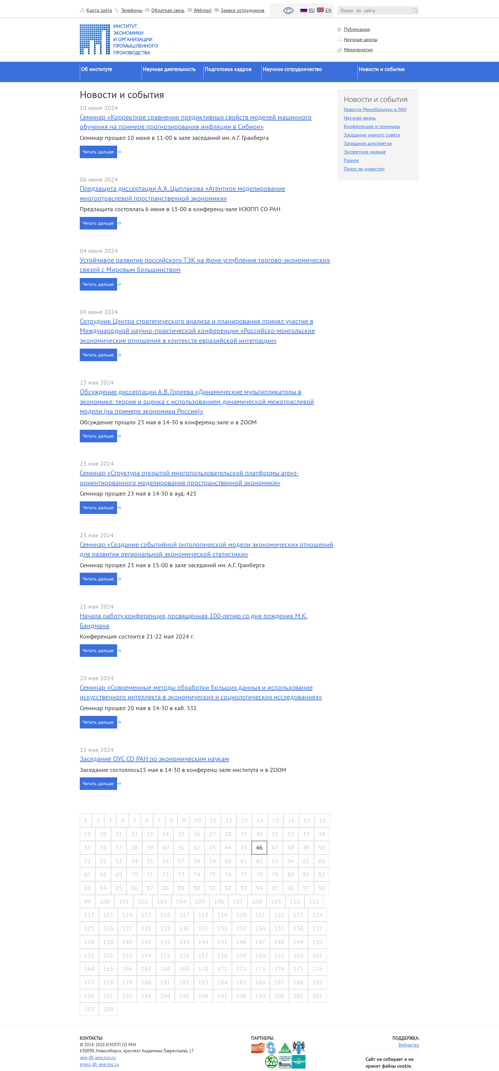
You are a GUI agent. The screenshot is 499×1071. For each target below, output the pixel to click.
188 (298, 982)
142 (165, 942)
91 (212, 888)
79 (275, 874)
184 (222, 982)
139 (108, 942)
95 (275, 888)
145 (222, 942)
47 (275, 847)
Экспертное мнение (365, 152)
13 (244, 820)
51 (87, 861)
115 (146, 915)
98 (321, 888)
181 (165, 982)
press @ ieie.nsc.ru (99, 1064)
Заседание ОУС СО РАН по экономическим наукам (154, 758)
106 (219, 901)
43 (212, 847)
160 (260, 955)
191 (108, 996)
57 (181, 861)
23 (150, 834)
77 (243, 874)
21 (118, 834)
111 (314, 901)
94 (259, 888)
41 (181, 847)
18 (322, 820)
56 (165, 861)
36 (103, 847)
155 (165, 955)
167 (146, 969)
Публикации (357, 29)
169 (184, 969)
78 (259, 874)
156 (184, 955)
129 (165, 928)
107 (238, 901)
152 (108, 955)
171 (222, 969)
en (328, 10)
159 (241, 955)
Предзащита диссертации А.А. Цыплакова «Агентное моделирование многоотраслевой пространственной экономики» (182, 193)
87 (150, 888)
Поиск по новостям (364, 169)
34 (321, 834)
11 (213, 820)
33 (306, 834)
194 (165, 996)
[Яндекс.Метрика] (258, 1061)
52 (103, 861)
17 (306, 820)
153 (127, 955)
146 (241, 942)
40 (165, 847)
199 (260, 996)
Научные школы (360, 39)
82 (321, 874)
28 (228, 834)
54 (134, 861)
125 (89, 928)
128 (146, 928)
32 (290, 834)
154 (146, 955)
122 (279, 915)
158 (222, 955)
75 (212, 874)
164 (89, 969)
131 (203, 928)
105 (200, 901)
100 (105, 901)
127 (127, 928)
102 (143, 901)
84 (103, 888)
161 (279, 955)
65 (306, 861)
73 (181, 874)
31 (275, 834)
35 (87, 847)
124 (317, 915)
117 (184, 915)
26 (196, 834)
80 (290, 874)
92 (228, 888)
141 (146, 942)
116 (165, 915)
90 (196, 888)
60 (228, 861)
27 (212, 834)
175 (298, 969)
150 (317, 942)
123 (298, 915)
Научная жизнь (360, 118)
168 (165, 969)
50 (321, 847)
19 (87, 834)
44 (228, 847)
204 (108, 1009)
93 (243, 888)
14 (260, 820)
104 (181, 901)
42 (196, 847)
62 (259, 861)
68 (103, 874)
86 (134, 888)
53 (118, 861)
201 (298, 996)
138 (89, 942)
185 (241, 982)
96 (290, 888)
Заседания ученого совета (372, 135)
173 (260, 969)
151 (89, 955)
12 (228, 820)
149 (298, 942)
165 (108, 969)
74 (196, 874)
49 (306, 847)
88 (165, 888)
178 (108, 982)
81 (306, 874)
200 (279, 996)
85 (118, 888)
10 (197, 820)
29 (243, 834)
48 (290, 847)
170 (203, 969)
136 (298, 928)
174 (279, 969)
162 (298, 955)
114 (127, 915)
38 (134, 847)
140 (127, 942)
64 (290, 861)
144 (203, 942)
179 (127, 982)
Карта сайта (99, 10)
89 (181, 888)
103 (162, 901)
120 (241, 915)
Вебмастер (409, 1045)
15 (275, 820)
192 (127, 996)
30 (259, 834)
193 (146, 996)
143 (184, 942)
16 (291, 820)
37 (118, 847)
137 (317, 928)
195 (184, 996)
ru (312, 10)
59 (212, 861)
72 (165, 874)
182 (184, 982)
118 (203, 915)
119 (222, 915)
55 (150, 861)
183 (203, 982)
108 (257, 901)
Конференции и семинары (372, 126)
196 (203, 996)
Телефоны (131, 10)
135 (279, 928)
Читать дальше (98, 152)
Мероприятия (358, 50)
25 (181, 834)
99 (87, 901)
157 (203, 955)
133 (241, 928)
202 (317, 996)
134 (260, 928)
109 (276, 901)
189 (317, 982)
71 (150, 874)
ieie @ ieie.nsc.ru (98, 1057)
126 (108, 928)
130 (184, 928)
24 (165, 834)
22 (134, 834)
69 (118, 874)
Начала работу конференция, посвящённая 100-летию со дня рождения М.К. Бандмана (193, 620)
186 (260, 982)
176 (317, 969)
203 (89, 1009)
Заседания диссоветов (368, 143)
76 (228, 874)
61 (243, 861)
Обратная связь (168, 10)
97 (306, 888)
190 (89, 996)
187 (279, 982)
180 (146, 982)
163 (317, 955)
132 (222, 928)
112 (89, 915)
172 (241, 969)
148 (279, 942)
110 (295, 901)
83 (87, 888)
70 (134, 874)
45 (243, 847)
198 (241, 996)
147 (260, 942)
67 (87, 874)
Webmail (202, 10)
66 (321, 861)
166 (127, 969)
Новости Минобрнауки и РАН (375, 109)
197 (222, 996)
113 (108, 915)
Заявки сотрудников (242, 10)
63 (275, 861)
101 (124, 901)
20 (103, 834)
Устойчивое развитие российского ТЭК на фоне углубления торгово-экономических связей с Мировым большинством (205, 265)
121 (260, 915)
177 (89, 982)
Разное (351, 160)
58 (196, 861)
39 (150, 847)
